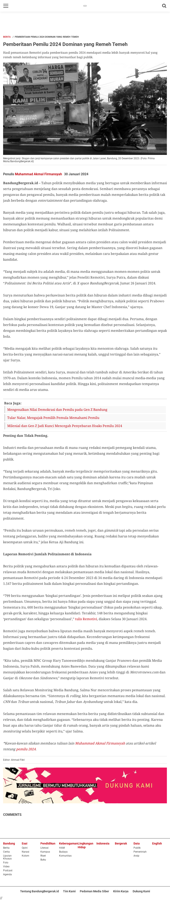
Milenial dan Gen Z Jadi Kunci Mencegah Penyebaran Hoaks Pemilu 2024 (64, 425)
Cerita (6, 851)
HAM (62, 847)
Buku (43, 859)
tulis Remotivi (86, 619)
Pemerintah (140, 851)
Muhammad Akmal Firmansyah (38, 174)
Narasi (25, 851)
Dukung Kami (141, 891)
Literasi (44, 847)
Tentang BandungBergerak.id (39, 891)
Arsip (136, 855)
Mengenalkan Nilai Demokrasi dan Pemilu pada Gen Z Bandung (57, 409)
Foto (5, 862)
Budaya (63, 851)
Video (6, 866)
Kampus (45, 851)
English (157, 843)
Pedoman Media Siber (94, 891)
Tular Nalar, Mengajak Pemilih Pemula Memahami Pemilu (53, 417)
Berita (7, 37)
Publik (137, 847)
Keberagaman (68, 843)
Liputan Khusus (7, 857)
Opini (25, 847)
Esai (24, 843)
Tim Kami (69, 891)
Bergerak (121, 843)
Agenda (7, 874)
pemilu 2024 (26, 749)
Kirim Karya (121, 891)
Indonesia (102, 843)
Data (137, 843)
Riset (43, 855)
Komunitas (65, 855)
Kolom (25, 855)
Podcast (7, 870)
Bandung (9, 843)
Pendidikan (47, 843)
